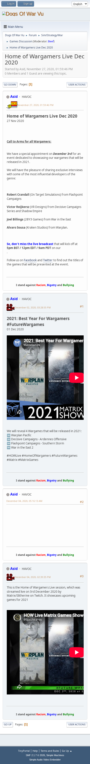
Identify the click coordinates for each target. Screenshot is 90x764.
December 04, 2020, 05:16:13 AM (24, 501)
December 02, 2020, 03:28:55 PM (33, 307)
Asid (14, 96)
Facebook (30, 260)
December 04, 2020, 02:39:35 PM (33, 577)
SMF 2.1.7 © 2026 (35, 755)
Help (35, 750)
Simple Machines (55, 755)
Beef (51, 41)
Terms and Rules (50, 750)
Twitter (48, 260)
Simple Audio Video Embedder (45, 759)
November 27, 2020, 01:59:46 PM (35, 105)
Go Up (8, 724)
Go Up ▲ (67, 750)
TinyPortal (24, 750)
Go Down (10, 84)
